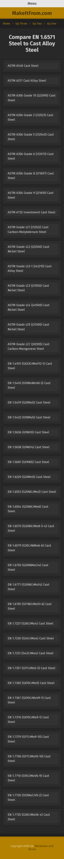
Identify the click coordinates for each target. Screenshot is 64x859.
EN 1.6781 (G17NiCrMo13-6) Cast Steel (30, 606)
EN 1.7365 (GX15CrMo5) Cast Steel (31, 683)
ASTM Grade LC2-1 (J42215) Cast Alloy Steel (30, 268)
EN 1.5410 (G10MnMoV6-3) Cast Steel (29, 385)
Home (6, 23)
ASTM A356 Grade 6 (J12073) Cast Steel (31, 156)
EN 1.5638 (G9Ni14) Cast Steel (28, 447)
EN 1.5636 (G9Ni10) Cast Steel (28, 432)
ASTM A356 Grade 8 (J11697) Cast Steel (31, 176)
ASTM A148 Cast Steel (23, 66)
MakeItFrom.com (32, 13)
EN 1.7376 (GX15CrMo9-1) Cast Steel (28, 719)
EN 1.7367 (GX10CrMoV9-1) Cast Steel (29, 700)
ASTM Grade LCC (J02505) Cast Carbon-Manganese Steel (28, 346)
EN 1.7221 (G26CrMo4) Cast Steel (30, 623)
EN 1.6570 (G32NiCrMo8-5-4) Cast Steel (31, 528)
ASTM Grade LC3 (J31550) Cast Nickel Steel (28, 288)
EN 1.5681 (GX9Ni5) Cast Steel (28, 462)
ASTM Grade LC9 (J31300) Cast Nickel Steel (28, 327)
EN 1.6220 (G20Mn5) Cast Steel (29, 477)
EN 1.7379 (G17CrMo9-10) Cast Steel (28, 739)
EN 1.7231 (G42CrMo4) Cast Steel (30, 653)
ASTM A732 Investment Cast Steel (31, 212)
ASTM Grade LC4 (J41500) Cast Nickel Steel (28, 307)
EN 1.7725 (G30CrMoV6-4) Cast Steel (29, 817)
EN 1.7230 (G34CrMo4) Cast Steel (31, 638)
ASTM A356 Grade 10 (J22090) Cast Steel (31, 98)
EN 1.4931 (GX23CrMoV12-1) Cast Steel (30, 366)
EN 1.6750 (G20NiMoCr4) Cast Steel (28, 567)
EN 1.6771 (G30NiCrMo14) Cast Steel (28, 587)
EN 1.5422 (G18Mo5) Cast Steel (29, 417)
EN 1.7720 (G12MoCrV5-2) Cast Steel (28, 797)
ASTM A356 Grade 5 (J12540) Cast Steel (31, 137)
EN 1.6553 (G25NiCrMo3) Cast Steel (32, 492)
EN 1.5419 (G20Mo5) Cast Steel (29, 402)
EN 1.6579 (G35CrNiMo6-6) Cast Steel (29, 548)
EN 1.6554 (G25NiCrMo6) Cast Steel (28, 509)
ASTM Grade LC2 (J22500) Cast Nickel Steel (28, 249)
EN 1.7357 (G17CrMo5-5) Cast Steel (31, 668)
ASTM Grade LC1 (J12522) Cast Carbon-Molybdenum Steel (28, 229)
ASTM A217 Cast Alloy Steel (27, 81)
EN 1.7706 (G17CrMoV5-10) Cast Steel (29, 759)
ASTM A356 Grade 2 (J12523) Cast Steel (30, 117)
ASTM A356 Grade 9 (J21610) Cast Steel (30, 195)
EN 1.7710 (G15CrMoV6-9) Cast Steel (28, 778)
